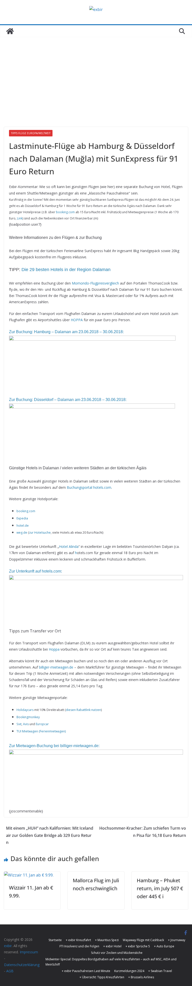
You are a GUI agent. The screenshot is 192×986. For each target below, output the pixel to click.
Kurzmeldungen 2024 (129, 971)
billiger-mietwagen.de (56, 667)
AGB (10, 971)
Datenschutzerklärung (22, 964)
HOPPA (77, 319)
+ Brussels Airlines (141, 977)
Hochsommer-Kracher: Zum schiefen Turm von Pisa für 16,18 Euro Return (142, 831)
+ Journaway (176, 940)
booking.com (65, 212)
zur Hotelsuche (40, 532)
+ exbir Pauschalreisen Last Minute (86, 971)
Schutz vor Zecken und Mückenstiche (116, 953)
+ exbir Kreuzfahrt (78, 940)
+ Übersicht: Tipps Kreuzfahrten (102, 977)
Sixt (19, 724)
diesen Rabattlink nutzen (83, 710)
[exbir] (10, 31)
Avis (26, 724)
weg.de (21, 532)
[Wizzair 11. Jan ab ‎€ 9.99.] (29, 875)
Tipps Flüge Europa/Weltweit (30, 133)
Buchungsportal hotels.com (89, 487)
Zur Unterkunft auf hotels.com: (35, 571)
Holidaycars (25, 710)
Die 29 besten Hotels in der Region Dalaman (66, 269)
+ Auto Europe (164, 946)
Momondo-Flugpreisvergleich (95, 283)
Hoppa (54, 649)
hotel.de (22, 525)
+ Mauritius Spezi (107, 940)
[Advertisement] (96, 74)
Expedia (22, 518)
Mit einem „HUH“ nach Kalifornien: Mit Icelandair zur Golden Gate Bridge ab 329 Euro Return (49, 835)
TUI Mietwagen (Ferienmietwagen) (41, 731)
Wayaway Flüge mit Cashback (143, 940)
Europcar (42, 724)
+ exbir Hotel (112, 946)
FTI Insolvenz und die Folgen (79, 946)
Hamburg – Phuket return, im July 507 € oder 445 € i (160, 888)
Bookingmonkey (28, 717)
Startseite (55, 940)
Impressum (29, 952)
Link (19, 218)
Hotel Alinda (68, 546)
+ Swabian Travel (160, 971)
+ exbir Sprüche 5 (138, 946)
